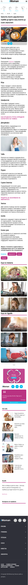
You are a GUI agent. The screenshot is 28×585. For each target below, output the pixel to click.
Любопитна (4, 554)
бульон (11, 61)
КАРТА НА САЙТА (4, 567)
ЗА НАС (2, 564)
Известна (3, 549)
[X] (17, 387)
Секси (2, 543)
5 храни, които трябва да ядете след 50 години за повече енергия (13, 278)
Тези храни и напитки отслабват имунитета (13, 310)
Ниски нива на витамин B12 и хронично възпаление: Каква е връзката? (11, 344)
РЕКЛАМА (17, 565)
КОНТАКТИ (12, 567)
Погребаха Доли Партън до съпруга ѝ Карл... (19, 456)
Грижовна (4, 532)
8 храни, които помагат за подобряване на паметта (12, 293)
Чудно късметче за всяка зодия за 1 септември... (19, 415)
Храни (4, 258)
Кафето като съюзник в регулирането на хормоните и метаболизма (12, 329)
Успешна (3, 537)
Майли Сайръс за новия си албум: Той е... (19, 446)
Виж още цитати (14, 402)
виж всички (4, 494)
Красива (3, 526)
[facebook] (12, 387)
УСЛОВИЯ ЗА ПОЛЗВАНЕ (11, 564)
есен (19, 254)
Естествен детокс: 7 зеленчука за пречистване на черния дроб (14, 359)
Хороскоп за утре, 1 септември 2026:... (19, 425)
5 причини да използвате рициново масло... (19, 467)
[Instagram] (21, 387)
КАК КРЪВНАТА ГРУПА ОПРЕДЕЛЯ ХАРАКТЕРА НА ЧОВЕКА (12, 118)
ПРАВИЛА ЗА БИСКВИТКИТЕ (7, 565)
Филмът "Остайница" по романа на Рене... (19, 436)
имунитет (12, 254)
